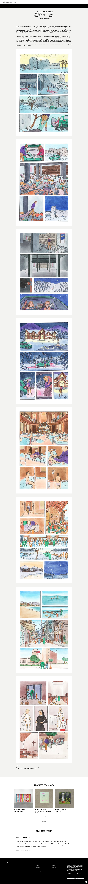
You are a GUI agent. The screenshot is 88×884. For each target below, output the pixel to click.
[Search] (82, 2)
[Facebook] (4, 863)
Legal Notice (38, 867)
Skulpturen (58, 811)
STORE (76, 2)
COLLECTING (57, 2)
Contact (37, 865)
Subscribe (76, 878)
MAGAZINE (64, 2)
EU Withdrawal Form (39, 876)
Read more (18, 853)
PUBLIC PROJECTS (50, 2)
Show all (44, 821)
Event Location (55, 869)
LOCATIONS (70, 2)
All (3, 6)
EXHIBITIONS (35, 2)
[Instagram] (10, 863)
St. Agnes (54, 867)
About (53, 865)
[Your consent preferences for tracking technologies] (86, 882)
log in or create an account (72, 870)
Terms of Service (39, 869)
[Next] (75, 800)
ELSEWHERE (42, 2)
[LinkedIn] (16, 863)
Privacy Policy (38, 871)
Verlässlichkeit (18, 811)
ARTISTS (29, 2)
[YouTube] (13, 863)
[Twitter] (7, 863)
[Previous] (12, 800)
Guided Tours (54, 871)
